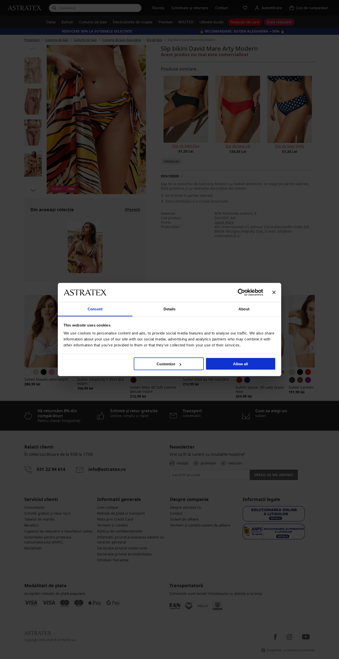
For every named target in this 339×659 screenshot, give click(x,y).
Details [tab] (170, 309)
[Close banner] (274, 292)
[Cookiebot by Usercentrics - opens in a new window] (241, 292)
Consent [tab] (95, 309)
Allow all (240, 364)
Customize (166, 364)
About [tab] (243, 309)
